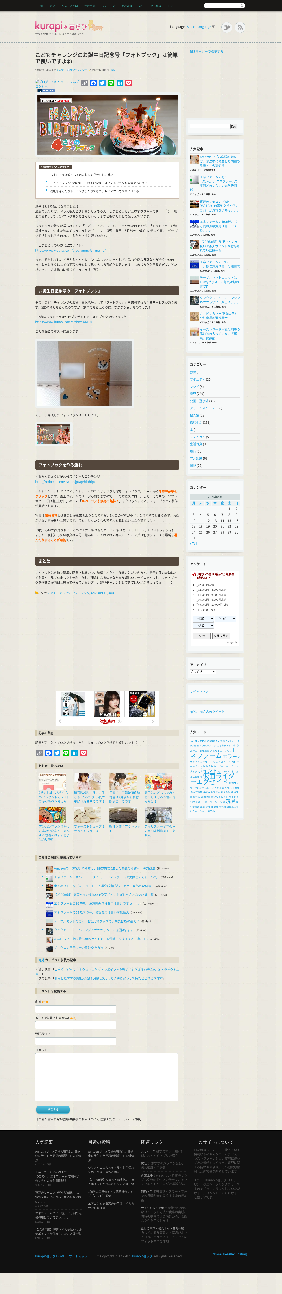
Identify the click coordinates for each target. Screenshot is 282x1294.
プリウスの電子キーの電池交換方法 (78, 947)
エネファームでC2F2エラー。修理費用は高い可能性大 (91, 912)
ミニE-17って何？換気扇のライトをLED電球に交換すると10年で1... (101, 938)
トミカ (209, 766)
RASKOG (210, 741)
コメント (41, 1049)
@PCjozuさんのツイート (207, 711)
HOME (39, 6)
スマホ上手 (148, 1151)
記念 (94, 593)
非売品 (211, 811)
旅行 (141, 6)
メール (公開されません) (55, 1017)
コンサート (206, 762)
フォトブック (80, 593)
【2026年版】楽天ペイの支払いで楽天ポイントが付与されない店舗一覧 (104, 894)
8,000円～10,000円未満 (213, 604)
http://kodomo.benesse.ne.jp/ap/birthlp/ (65, 481)
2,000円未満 (206, 585)
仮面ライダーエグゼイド (212, 778)
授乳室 (194, 415)
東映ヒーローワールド (207, 802)
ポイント (207, 770)
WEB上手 (147, 1175)
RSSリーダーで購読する (206, 51)
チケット (200, 766)
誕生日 (102, 593)
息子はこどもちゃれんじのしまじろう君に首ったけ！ (160, 797)
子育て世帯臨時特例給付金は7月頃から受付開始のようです (124, 797)
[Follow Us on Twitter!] (226, 27)
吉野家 (199, 792)
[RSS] (240, 27)
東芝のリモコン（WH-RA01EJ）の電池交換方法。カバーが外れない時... (104, 885)
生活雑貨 (126, 6)
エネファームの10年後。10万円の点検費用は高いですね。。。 (97, 903)
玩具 (231, 801)
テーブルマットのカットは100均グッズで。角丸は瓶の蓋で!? (96, 921)
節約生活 (89, 6)
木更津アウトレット (217, 797)
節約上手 (146, 1191)
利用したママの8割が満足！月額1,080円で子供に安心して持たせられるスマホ (108, 978)
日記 (170, 6)
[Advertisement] (107, 643)
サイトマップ (199, 691)
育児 (52, 6)
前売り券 (227, 788)
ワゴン (232, 771)
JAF (192, 741)
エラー (230, 756)
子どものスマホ (211, 792)
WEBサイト (43, 1033)
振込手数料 (227, 792)
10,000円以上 (207, 609)
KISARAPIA (200, 741)
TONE (193, 745)
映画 (203, 797)
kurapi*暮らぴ (142, 1256)
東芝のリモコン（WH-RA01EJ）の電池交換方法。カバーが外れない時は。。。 (220, 206)
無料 (111, 593)
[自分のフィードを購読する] (189, 51)
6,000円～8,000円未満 (212, 600)
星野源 (196, 797)
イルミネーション (219, 751)
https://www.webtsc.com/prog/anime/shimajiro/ (70, 250)
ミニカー (223, 771)
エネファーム (213, 752)
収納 (192, 792)
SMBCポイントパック (227, 741)
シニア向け (219, 762)
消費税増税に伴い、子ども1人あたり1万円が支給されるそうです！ (89, 797)
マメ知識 (155, 6)
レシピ (194, 386)
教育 (193, 372)
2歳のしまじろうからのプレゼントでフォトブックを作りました (54, 797)
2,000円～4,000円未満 (212, 589)
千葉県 (236, 788)
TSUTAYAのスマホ (206, 745)
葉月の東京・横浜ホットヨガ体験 (162, 1228)
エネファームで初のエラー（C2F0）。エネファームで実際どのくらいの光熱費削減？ (57, 1176)
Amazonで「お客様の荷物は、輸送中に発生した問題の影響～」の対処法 (104, 868)
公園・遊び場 (70, 6)
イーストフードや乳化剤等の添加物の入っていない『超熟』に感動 (220, 334)
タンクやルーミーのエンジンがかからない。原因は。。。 (94, 930)
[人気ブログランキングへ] (45, 91)
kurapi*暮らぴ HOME (50, 1256)
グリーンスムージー (204, 408)
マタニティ (197, 379)
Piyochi (61, 70)
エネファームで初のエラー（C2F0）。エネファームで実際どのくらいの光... (107, 877)
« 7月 (193, 543)
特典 (222, 802)
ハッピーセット (222, 766)
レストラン (108, 6)
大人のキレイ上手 (152, 1208)
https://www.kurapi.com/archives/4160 (63, 321)
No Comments (78, 70)
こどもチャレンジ (59, 593)
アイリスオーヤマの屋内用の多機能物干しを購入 (160, 831)
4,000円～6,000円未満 (212, 594)
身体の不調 (220, 807)
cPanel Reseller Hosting (230, 1254)
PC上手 (145, 1163)
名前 (42, 1001)
